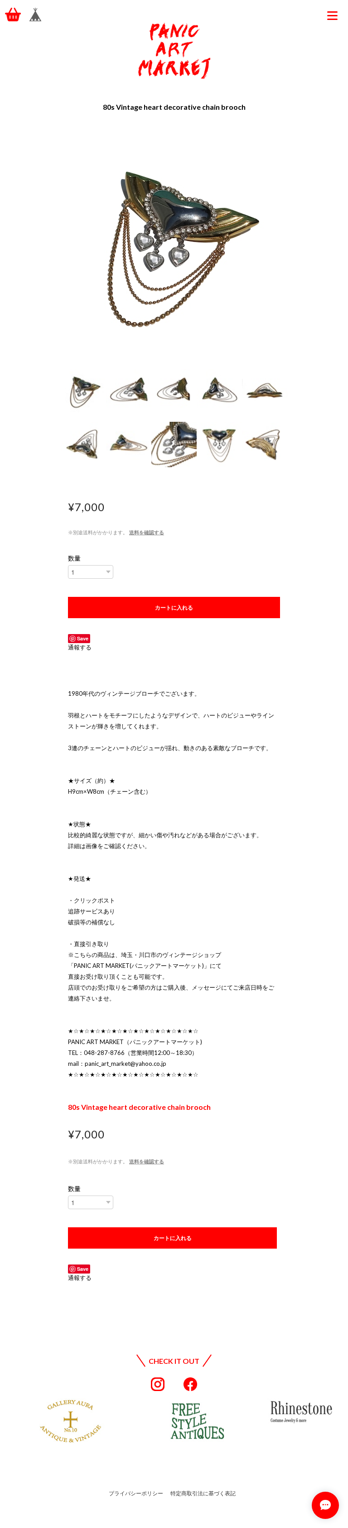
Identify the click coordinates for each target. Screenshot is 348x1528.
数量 (74, 558)
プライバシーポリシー (136, 1493)
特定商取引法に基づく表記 (203, 1493)
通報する (80, 647)
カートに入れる (174, 607)
